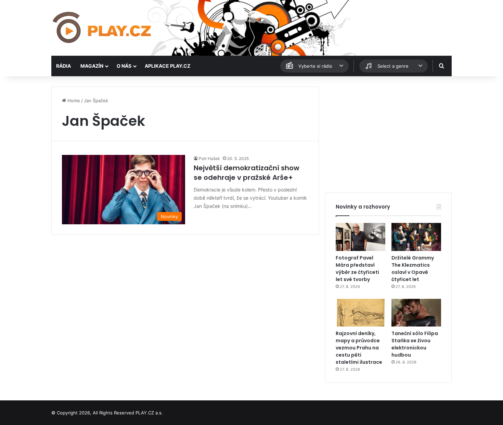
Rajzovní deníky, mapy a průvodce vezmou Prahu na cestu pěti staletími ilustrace (359, 348)
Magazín (91, 66)
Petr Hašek (209, 158)
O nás (124, 66)
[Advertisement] (388, 134)
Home (73, 100)
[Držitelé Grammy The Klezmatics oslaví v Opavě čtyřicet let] (416, 237)
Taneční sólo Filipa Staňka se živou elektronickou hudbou (414, 344)
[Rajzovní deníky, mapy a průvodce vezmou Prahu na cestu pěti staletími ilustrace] (360, 313)
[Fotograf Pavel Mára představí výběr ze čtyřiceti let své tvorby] (360, 237)
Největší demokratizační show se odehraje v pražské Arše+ (246, 172)
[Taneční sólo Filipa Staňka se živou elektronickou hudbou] (416, 313)
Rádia (63, 66)
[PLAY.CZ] (102, 27)
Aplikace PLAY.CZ (167, 66)
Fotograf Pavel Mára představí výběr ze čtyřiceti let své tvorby (357, 268)
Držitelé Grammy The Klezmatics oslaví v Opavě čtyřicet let (412, 268)
